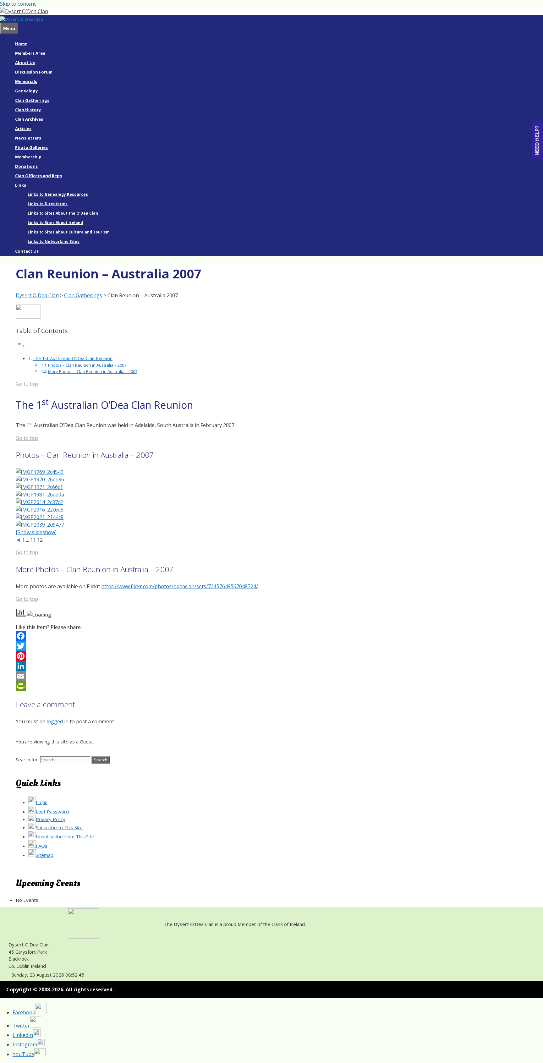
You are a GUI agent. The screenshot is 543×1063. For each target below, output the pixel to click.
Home (21, 44)
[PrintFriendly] (270, 686)
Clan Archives (29, 119)
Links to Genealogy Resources (58, 194)
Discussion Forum (33, 72)
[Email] (270, 676)
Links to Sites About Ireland (55, 222)
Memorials (26, 81)
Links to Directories (48, 203)
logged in (58, 721)
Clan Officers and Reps (38, 175)
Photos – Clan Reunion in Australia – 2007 (87, 365)
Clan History (28, 109)
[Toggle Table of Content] (20, 345)
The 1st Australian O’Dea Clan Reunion (72, 358)
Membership (28, 157)
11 (33, 539)
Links (20, 185)
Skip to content (18, 3)
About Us (25, 62)
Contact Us (27, 251)
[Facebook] (270, 636)
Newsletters (28, 138)
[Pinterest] (270, 656)
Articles (23, 128)
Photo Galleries (31, 147)
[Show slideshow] (36, 532)
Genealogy (26, 91)
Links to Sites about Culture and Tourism (69, 232)
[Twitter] (270, 646)
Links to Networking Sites (54, 241)
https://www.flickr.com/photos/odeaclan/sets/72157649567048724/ (179, 586)
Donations (26, 166)
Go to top (27, 383)
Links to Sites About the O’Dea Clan (63, 213)
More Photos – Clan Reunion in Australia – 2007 (92, 371)
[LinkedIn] (270, 666)
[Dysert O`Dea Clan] (21, 19)
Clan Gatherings (32, 100)
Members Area (30, 53)
